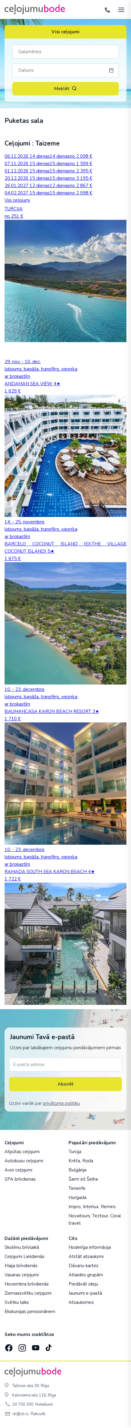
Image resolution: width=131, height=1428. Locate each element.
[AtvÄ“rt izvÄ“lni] (119, 9)
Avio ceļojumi (18, 1170)
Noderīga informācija (90, 1247)
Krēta (74, 1161)
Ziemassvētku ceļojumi (28, 1293)
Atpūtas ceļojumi (22, 1152)
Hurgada (78, 1197)
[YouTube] (35, 1346)
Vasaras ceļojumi (22, 1275)
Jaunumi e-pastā (85, 1293)
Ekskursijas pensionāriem (30, 1311)
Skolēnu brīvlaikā (22, 1247)
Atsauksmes (81, 1302)
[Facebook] (8, 1345)
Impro (75, 1207)
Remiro (108, 1207)
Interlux (91, 1207)
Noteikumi (44, 1404)
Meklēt (61, 89)
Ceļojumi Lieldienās (24, 1256)
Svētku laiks (17, 1302)
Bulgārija (78, 1170)
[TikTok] (48, 1345)
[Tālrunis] (107, 9)
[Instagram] (21, 1345)
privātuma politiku (61, 1103)
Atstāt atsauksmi (86, 1256)
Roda (87, 1161)
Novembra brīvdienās (27, 1284)
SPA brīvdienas (20, 1179)
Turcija (75, 1152)
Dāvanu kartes (83, 1266)
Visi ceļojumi (65, 32)
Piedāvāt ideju (83, 1284)
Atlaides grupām (86, 1275)
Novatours (79, 1216)
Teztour (100, 1216)
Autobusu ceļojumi (24, 1161)
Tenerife (77, 1188)
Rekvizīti (38, 1414)
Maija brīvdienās (21, 1266)
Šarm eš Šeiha (83, 1179)
